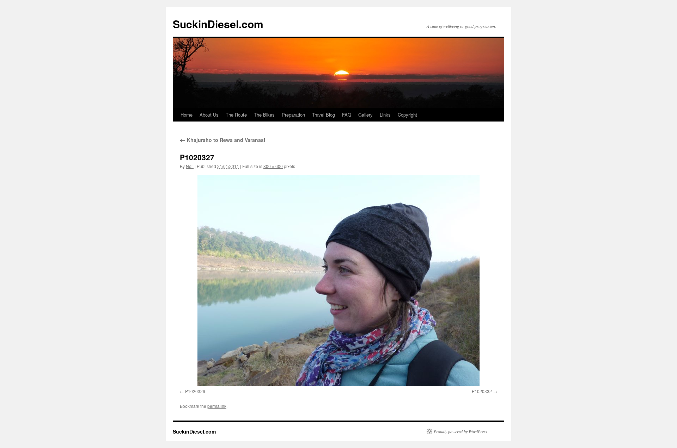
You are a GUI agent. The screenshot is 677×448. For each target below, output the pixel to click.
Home (187, 114)
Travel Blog (323, 114)
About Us (209, 114)
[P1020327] (338, 280)
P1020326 (195, 391)
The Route (236, 114)
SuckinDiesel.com (218, 23)
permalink (216, 406)
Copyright (407, 114)
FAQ (346, 114)
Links (385, 114)
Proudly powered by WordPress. (461, 431)
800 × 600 (273, 166)
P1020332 (482, 391)
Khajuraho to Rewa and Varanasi (222, 139)
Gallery (365, 114)
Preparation (293, 114)
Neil (190, 166)
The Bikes (264, 114)
